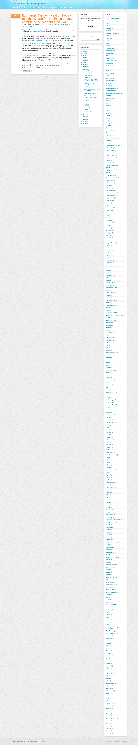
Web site (108, 708)
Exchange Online (39, 31)
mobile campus (110, 400)
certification (109, 108)
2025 (84, 51)
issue (107, 330)
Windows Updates (111, 718)
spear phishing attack (112, 592)
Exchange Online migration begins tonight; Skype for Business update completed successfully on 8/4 (47, 19)
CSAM (108, 173)
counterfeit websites (111, 165)
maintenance (109, 380)
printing (108, 502)
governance (109, 285)
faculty (108, 252)
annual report (109, 53)
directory (108, 203)
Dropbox (108, 215)
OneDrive (108, 450)
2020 (84, 62)
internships (109, 325)
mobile (108, 397)
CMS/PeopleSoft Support (113, 145)
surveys (108, 614)
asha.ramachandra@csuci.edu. (32, 67)
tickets (108, 646)
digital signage (110, 198)
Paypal (108, 477)
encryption (109, 235)
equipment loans (110, 243)
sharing (108, 569)
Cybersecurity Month (111, 178)
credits (108, 170)
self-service (109, 559)
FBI (107, 255)
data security (109, 188)
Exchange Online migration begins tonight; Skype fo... (92, 96)
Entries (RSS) (37, 741)
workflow (108, 726)
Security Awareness (111, 557)
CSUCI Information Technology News (29, 3)
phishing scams (110, 482)
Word (107, 723)
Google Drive (109, 280)
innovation (109, 322)
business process (111, 90)
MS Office (109, 412)
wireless (108, 721)
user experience (110, 671)
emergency (109, 228)
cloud (34, 24)
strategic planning (111, 604)
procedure (108, 509)
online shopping (110, 452)
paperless (108, 467)
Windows (108, 713)
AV (107, 68)
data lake (108, 185)
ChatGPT (108, 110)
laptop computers (110, 352)
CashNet (108, 103)
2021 (84, 60)
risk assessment (110, 547)
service (108, 562)
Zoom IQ (108, 733)
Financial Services (111, 260)
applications (109, 58)
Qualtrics (108, 529)
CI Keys (108, 123)
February (87, 109)
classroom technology (112, 138)
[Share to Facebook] (29, 71)
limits (107, 362)
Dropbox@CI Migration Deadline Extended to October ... (90, 85)
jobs (107, 345)
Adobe (108, 35)
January (86, 111)
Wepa (107, 711)
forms (107, 265)
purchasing (109, 527)
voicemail (108, 696)
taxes (107, 624)
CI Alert (108, 118)
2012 (84, 123)
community (109, 153)
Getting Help (109, 275)
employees (109, 230)
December (87, 70)
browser (108, 85)
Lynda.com (109, 377)
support (108, 612)
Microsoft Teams (110, 392)
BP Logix (108, 83)
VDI (107, 676)
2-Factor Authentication (112, 18)
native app (109, 425)
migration (56, 24)
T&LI (107, 617)
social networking (110, 584)
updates (108, 663)
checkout (108, 113)
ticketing (108, 643)
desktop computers (111, 193)
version (108, 678)
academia (108, 28)
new (107, 430)
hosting (108, 307)
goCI (107, 277)
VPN (107, 698)
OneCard (108, 447)
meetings (108, 385)
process (108, 512)
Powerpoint (109, 500)
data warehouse (110, 190)
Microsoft (108, 390)
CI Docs (108, 120)
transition (108, 656)
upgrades (108, 668)
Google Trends (110, 282)
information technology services (114, 315)
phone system (110, 487)
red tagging (109, 532)
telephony (108, 636)
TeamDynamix (110, 631)
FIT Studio (109, 262)
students (108, 609)
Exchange (42, 24)
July (85, 100)
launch (108, 355)
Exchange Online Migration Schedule (42, 43)
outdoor (108, 460)
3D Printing (109, 25)
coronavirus (109, 163)
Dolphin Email (110, 208)
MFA (107, 387)
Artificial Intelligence (111, 60)
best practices (110, 78)
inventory (108, 327)
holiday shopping (110, 305)
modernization (110, 402)
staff (107, 597)
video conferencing (111, 683)
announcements (110, 50)
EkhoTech (109, 223)
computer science (111, 158)
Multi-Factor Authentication (113, 415)
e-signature (109, 220)
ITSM (107, 342)
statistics (108, 599)
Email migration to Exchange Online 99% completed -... (92, 89)
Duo (107, 218)
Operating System (111, 455)
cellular (108, 105)
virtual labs (109, 688)
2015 (84, 117)
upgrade (108, 666)
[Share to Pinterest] (31, 71)
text (107, 641)
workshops (109, 728)
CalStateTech (109, 98)
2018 (84, 67)
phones (108, 489)
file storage (109, 257)
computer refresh (110, 155)
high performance (110, 300)
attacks (108, 65)
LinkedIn (108, 367)
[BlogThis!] (26, 71)
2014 (84, 119)
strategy (30, 26)
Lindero (108, 365)
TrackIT (108, 651)
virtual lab (108, 686)
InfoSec (108, 317)
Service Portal (110, 567)
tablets (108, 619)
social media (109, 582)
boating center (110, 80)
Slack (107, 579)
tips (107, 648)
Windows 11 (109, 715)
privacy (108, 504)
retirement (109, 544)
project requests (110, 522)
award (107, 70)
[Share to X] (28, 71)
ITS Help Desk (110, 337)
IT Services (109, 332)
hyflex (107, 310)
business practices (111, 88)
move (107, 407)
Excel (107, 248)
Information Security (111, 312)
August (86, 77)
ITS (107, 335)
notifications (109, 440)
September (87, 75)
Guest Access (110, 292)
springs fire (109, 594)
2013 (84, 121)
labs (107, 347)
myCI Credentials (110, 422)
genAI (107, 272)
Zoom (107, 730)
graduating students (111, 287)
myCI (107, 417)
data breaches (110, 183)
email (37, 24)
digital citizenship (110, 195)
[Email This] (24, 71)
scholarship (109, 552)
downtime (108, 213)
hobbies (108, 302)
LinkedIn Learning (111, 370)
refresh (108, 534)
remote (108, 537)
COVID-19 (109, 168)
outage (108, 457)
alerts (107, 43)
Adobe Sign (109, 38)
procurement (109, 514)
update (108, 661)
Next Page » (49, 77)
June (85, 102)
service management (111, 564)
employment (109, 233)
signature (108, 574)
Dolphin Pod (109, 210)
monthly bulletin (110, 405)
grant (107, 290)
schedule (108, 549)
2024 (84, 53)
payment (108, 475)
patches (108, 472)
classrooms (109, 140)
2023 (84, 55)
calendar (108, 95)
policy (107, 494)
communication (110, 150)
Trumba (108, 658)
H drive (108, 295)
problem (108, 507)
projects (108, 524)
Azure (107, 75)
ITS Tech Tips (110, 340)
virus (107, 693)
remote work (109, 539)
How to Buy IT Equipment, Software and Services (91, 80)
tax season (109, 622)
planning (108, 492)
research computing (111, 542)
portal (107, 497)
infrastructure (49, 24)
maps (107, 382)
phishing (108, 480)
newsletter (109, 437)
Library (108, 360)
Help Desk (109, 297)
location (108, 375)
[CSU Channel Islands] (23, 1)
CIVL (107, 135)
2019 (84, 64)
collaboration (109, 148)
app (107, 55)
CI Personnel (109, 128)
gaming (108, 270)
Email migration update (90, 93)
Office (107, 442)
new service (109, 432)
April (85, 105)
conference (109, 160)
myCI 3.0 (108, 420)
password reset (110, 470)
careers (108, 100)
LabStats (108, 350)
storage (108, 602)
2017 (84, 69)
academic (108, 30)
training (108, 653)
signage (108, 572)
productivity (109, 517)
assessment (109, 63)
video (107, 681)
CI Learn (108, 125)
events (108, 245)
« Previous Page (39, 77)
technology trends (111, 633)
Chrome (108, 115)
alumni (108, 45)
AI (106, 40)
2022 (84, 58)
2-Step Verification (111, 20)
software (108, 587)
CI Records (109, 130)
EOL (107, 240)
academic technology (112, 33)
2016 (84, 114)
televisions (109, 638)
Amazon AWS (110, 48)
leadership (109, 357)
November (87, 73)
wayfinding (109, 703)
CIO (107, 133)
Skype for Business (111, 577)
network (108, 427)
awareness (109, 73)
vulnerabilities (109, 701)
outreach (108, 465)
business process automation (114, 93)
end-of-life (108, 237)
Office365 (108, 445)
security (108, 554)
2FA (107, 23)
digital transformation (111, 200)
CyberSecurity (110, 175)
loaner (107, 372)
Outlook (62, 24)
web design (109, 706)
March (86, 107)
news (107, 435)
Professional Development (113, 519)
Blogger (31, 741)
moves (108, 410)
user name (109, 673)
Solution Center (110, 589)
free (107, 267)
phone (107, 485)
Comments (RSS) (45, 741)
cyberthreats (109, 180)
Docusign (108, 205)
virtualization (109, 691)
